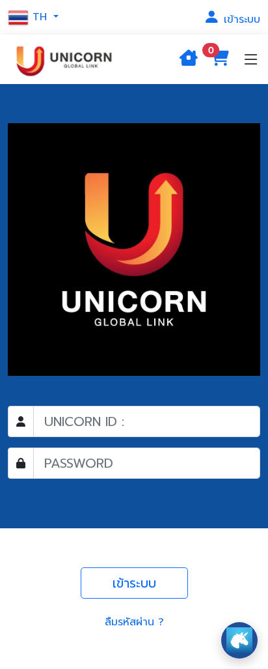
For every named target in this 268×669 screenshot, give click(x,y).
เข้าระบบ (240, 19)
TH (40, 17)
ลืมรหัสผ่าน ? (134, 622)
